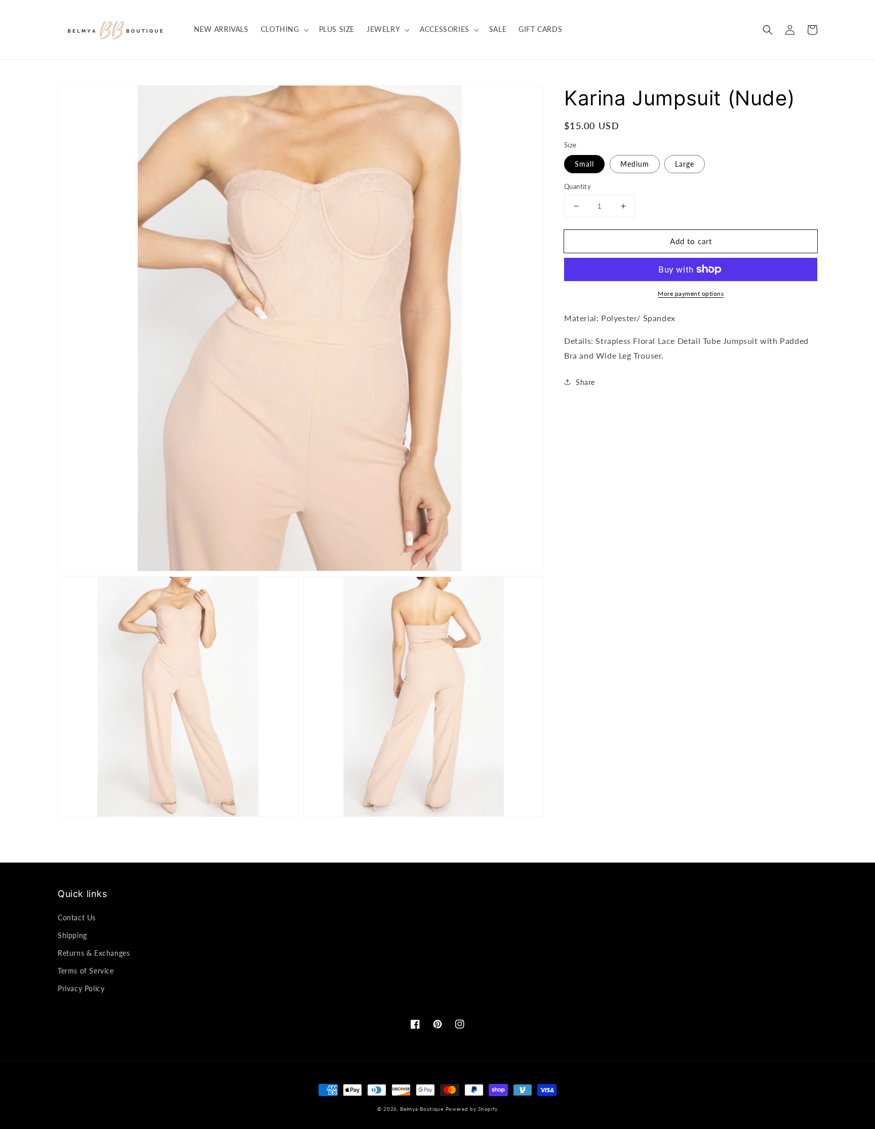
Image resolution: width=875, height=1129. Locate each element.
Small (584, 164)
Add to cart (691, 241)
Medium (634, 164)
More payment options (691, 293)
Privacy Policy (81, 988)
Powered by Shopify (472, 1109)
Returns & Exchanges (94, 953)
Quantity (577, 186)
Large (684, 164)
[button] (768, 30)
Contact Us (77, 917)
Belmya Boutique (422, 1109)
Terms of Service (86, 970)
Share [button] (585, 381)
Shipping (72, 935)
